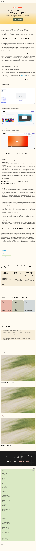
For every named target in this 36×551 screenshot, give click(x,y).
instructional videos (23, 75)
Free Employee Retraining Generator (6, 259)
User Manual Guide (4, 250)
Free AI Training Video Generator (5, 258)
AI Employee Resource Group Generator (6, 255)
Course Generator (4, 253)
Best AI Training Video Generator (5, 256)
